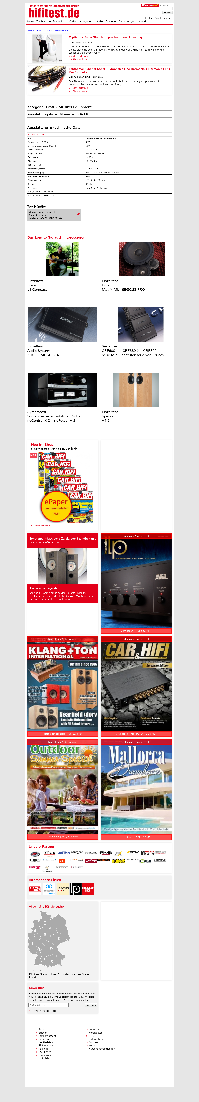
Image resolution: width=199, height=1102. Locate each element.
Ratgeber (111, 21)
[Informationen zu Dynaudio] (91, 854)
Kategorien (86, 21)
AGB (91, 1036)
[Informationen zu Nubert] (118, 861)
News (30, 21)
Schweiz (37, 970)
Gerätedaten (45, 1042)
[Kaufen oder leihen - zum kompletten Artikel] (48, 48)
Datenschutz (96, 1039)
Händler (99, 21)
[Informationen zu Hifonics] (49, 861)
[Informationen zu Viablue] (47, 869)
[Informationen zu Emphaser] (106, 854)
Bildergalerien (46, 1045)
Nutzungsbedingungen (102, 1048)
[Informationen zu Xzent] (62, 869)
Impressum (95, 1029)
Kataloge (43, 1048)
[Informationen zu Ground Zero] (160, 854)
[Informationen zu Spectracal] (160, 861)
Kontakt (93, 1045)
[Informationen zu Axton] (64, 854)
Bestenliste (59, 21)
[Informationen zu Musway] (103, 861)
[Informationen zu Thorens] (35, 869)
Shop (122, 21)
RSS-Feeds (44, 1052)
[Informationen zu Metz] (91, 861)
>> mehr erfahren (40, 525)
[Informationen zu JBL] (62, 861)
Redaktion (44, 1039)
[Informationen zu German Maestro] (147, 854)
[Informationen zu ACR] (35, 854)
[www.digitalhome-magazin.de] (35, 897)
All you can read (136, 21)
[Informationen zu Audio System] (49, 854)
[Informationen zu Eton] (133, 854)
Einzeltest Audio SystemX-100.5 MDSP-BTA (43, 350)
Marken (72, 21)
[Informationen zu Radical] (145, 861)
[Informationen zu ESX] (118, 854)
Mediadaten (96, 1032)
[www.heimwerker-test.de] (63, 897)
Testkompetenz (47, 1036)
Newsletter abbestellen (44, 1010)
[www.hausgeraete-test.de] (49, 897)
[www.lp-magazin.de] (75, 897)
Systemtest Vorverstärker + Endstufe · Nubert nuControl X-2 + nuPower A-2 (55, 416)
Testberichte (43, 21)
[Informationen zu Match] (76, 861)
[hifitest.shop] (88, 897)
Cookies (93, 1042)
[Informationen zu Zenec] (76, 869)
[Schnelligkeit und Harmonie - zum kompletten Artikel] (48, 80)
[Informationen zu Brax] (76, 854)
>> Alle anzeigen (78, 59)
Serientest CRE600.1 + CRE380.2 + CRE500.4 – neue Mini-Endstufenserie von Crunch (133, 350)
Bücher (42, 1032)
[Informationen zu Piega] (133, 861)
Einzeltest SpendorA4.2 (110, 416)
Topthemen (45, 1055)
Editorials (43, 1058)
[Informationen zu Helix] (35, 861)
